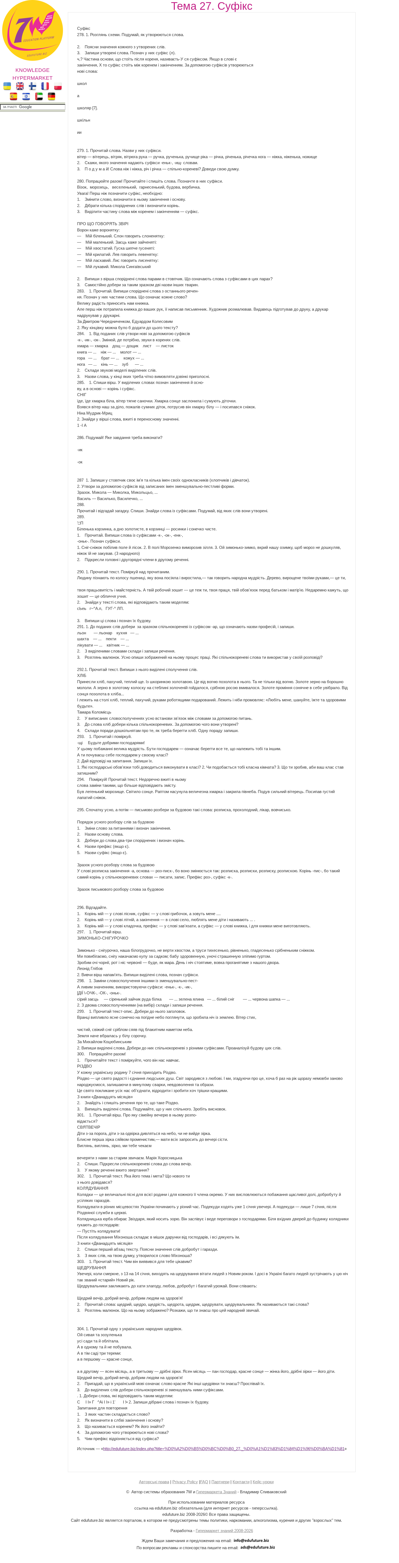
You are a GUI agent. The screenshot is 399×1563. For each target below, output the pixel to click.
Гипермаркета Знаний (216, 1491)
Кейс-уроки (263, 1481)
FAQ (204, 1481)
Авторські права (154, 1481)
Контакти (241, 1481)
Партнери (220, 1481)
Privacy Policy (185, 1481)
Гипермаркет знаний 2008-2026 (224, 1530)
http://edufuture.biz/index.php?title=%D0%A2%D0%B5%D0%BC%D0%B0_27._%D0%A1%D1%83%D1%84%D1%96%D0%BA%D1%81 (223, 1448)
